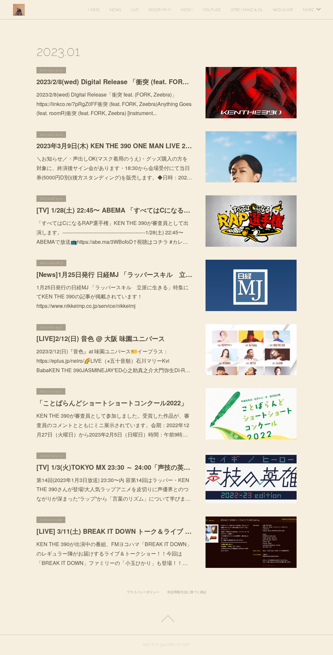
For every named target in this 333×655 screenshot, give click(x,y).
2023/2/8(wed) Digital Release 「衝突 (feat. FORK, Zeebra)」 (114, 81)
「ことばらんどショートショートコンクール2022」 (111, 402)
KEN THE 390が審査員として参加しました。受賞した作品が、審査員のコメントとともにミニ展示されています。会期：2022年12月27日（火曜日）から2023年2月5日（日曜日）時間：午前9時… (112, 425)
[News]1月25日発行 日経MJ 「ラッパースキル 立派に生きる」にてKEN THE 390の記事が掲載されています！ (114, 274)
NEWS (115, 9)
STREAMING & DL (247, 9)
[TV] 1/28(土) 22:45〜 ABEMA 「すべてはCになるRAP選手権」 (114, 210)
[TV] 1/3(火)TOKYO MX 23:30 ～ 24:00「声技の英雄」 (114, 467)
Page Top (166, 618)
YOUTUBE (212, 9)
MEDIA (187, 9)
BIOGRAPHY (160, 9)
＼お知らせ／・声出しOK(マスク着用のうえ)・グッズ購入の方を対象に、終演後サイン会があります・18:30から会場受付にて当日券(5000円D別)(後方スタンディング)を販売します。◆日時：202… (114, 168)
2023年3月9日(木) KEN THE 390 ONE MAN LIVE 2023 (114, 145)
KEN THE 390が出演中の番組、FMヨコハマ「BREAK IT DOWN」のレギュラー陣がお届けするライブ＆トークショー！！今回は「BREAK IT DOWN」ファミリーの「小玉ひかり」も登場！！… (114, 553)
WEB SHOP (283, 9)
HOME (94, 9)
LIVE (135, 9)
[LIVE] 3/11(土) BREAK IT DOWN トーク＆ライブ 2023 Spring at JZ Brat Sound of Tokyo (114, 531)
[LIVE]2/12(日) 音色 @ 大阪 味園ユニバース (100, 338)
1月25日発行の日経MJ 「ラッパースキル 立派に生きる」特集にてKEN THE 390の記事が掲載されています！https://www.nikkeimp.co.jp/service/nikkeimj (112, 296)
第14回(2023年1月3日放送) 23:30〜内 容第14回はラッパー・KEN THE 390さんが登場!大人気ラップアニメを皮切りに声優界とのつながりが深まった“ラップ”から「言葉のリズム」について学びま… (113, 489)
